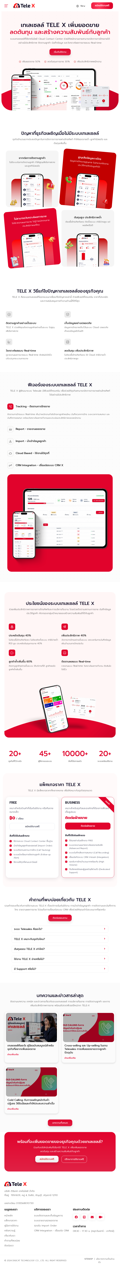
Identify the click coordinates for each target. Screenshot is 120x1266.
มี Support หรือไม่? (25, 969)
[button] (7, 6)
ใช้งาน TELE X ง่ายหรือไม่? (29, 959)
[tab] (60, 929)
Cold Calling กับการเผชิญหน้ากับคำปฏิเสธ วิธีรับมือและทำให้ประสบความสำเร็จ (31, 1102)
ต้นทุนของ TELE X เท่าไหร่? (29, 949)
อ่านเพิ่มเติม (13, 1054)
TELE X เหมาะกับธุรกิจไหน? (29, 939)
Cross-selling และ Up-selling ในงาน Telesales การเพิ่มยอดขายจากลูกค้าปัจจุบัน (86, 1049)
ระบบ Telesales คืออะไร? (28, 929)
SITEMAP (88, 1258)
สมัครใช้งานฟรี (102, 5)
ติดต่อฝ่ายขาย (88, 826)
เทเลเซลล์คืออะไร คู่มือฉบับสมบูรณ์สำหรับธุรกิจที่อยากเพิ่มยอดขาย (30, 1047)
